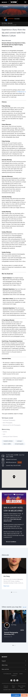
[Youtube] (14, 680)
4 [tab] (14, 592)
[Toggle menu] (25, 2)
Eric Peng (7, 576)
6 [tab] (16, 592)
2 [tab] (12, 592)
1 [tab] (11, 592)
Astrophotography (19, 443)
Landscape (19, 441)
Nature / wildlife (7, 443)
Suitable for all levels (8, 441)
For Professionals (7, 673)
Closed (19, 462)
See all (24, 607)
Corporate (15, 673)
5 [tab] (15, 592)
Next (25, 573)
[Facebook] (17, 680)
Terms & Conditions (11, 541)
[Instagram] (11, 680)
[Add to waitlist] (25, 7)
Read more (6, 586)
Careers (21, 673)
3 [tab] (13, 592)
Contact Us (14, 675)
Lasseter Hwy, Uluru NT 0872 (13, 465)
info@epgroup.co (21, 91)
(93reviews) (17, 18)
